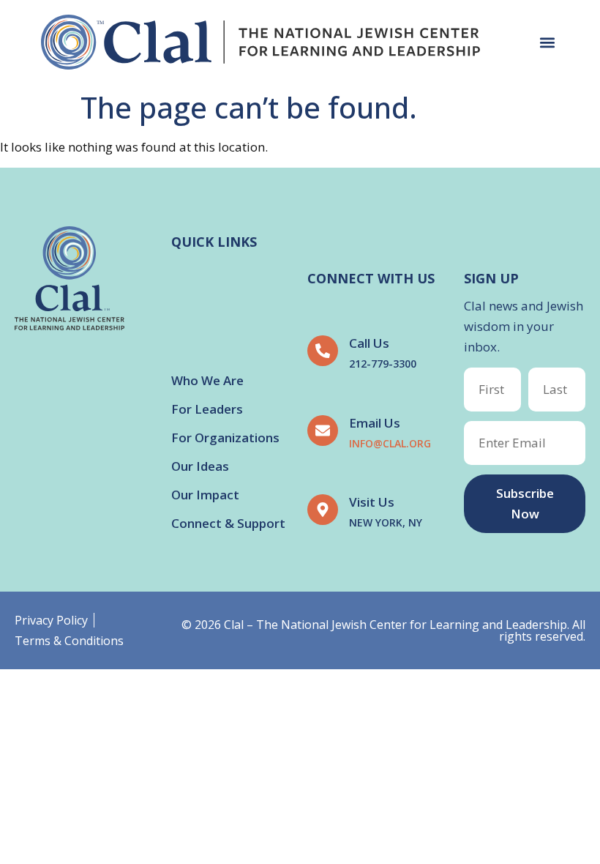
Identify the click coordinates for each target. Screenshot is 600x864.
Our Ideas (200, 466)
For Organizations (225, 437)
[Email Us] (322, 430)
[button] (547, 42)
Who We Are (207, 380)
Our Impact (205, 494)
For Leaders (207, 409)
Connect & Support (228, 523)
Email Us (374, 422)
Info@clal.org (390, 443)
